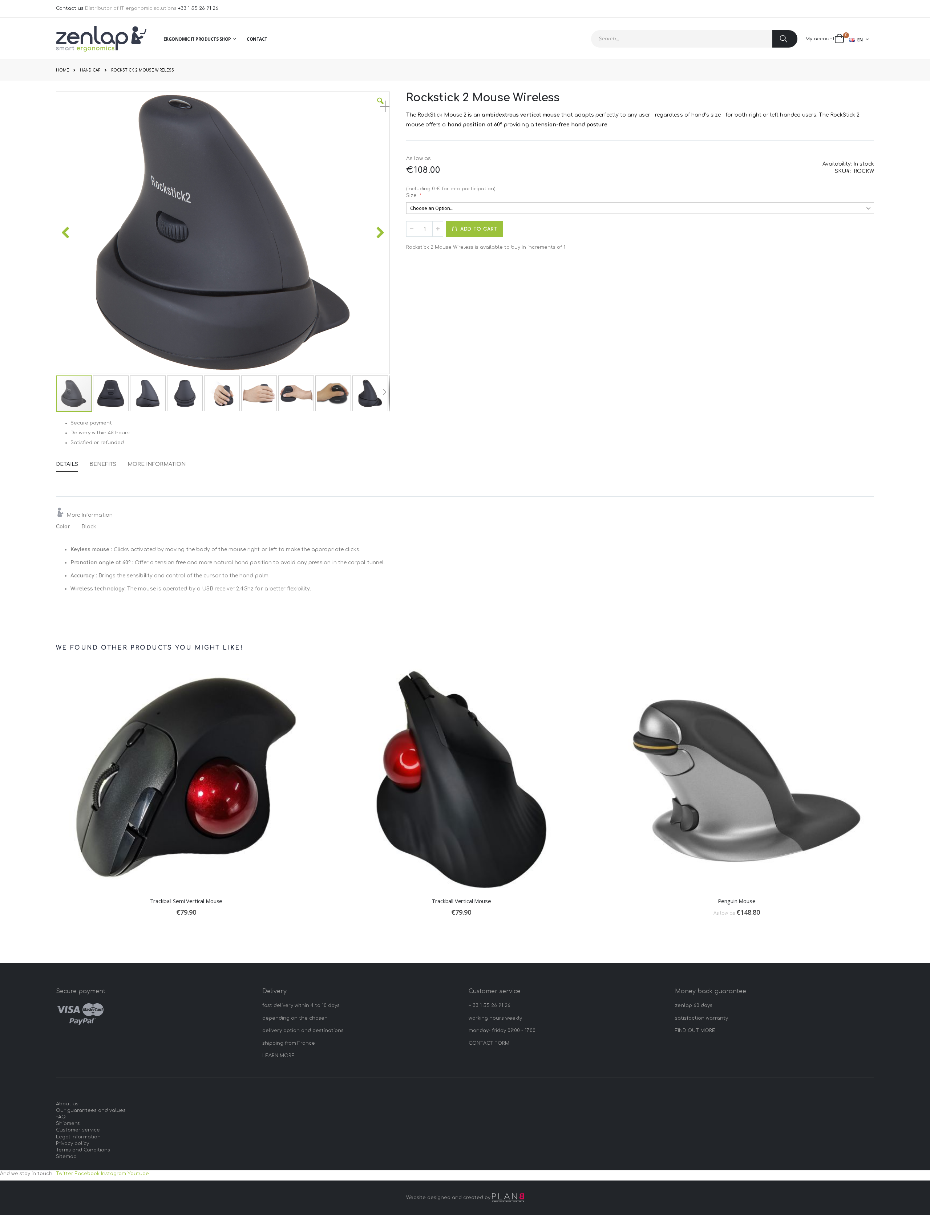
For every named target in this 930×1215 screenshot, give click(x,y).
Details (67, 464)
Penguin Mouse (737, 901)
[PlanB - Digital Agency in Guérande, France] (508, 1197)
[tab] (72, 463)
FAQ (61, 1116)
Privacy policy (72, 1143)
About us (67, 1103)
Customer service (78, 1130)
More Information (157, 464)
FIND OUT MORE (695, 1030)
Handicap (90, 70)
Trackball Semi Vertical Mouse (186, 901)
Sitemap (66, 1156)
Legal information (78, 1136)
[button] (380, 106)
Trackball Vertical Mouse (461, 901)
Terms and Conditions (83, 1150)
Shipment (68, 1123)
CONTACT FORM (489, 1043)
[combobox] (694, 39)
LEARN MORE (278, 1055)
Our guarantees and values (91, 1110)
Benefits (102, 464)
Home (62, 70)
